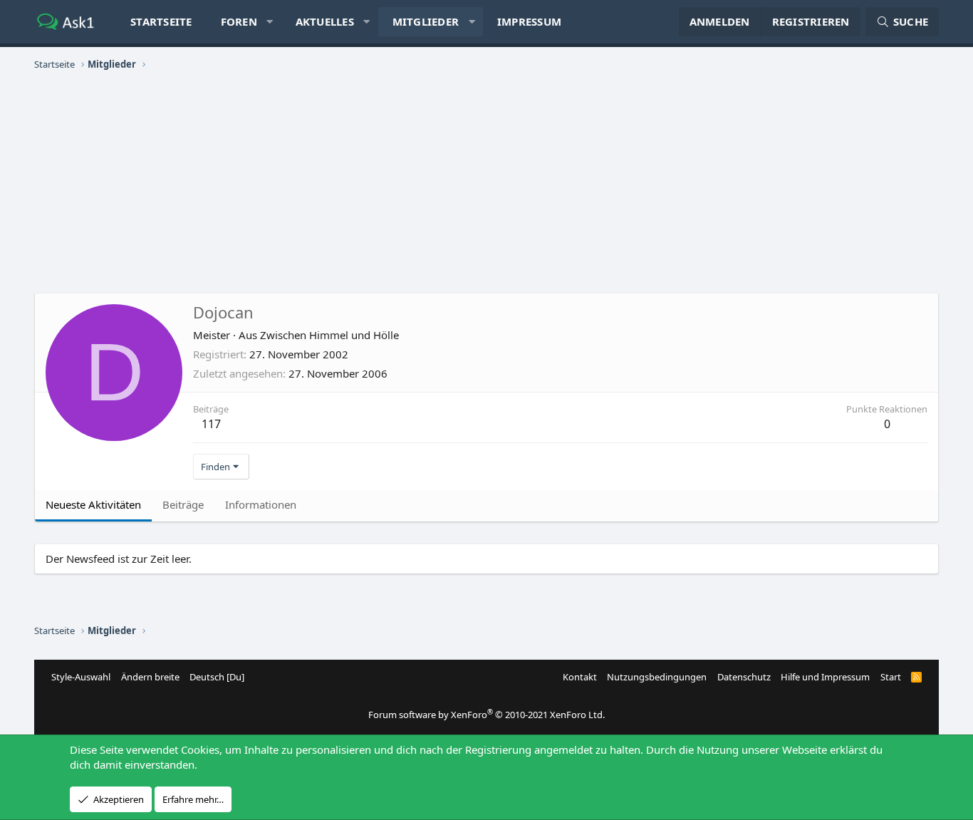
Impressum (529, 21)
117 (211, 424)
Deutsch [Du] (216, 676)
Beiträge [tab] (183, 504)
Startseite (161, 21)
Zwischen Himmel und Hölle (329, 335)
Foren (239, 21)
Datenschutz (744, 676)
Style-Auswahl (80, 676)
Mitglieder (425, 21)
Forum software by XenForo (486, 714)
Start (890, 676)
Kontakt (580, 676)
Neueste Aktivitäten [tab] (93, 504)
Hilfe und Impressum (825, 676)
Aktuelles (325, 21)
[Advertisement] (486, 182)
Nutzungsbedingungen (657, 676)
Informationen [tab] (260, 504)
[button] (270, 21)
